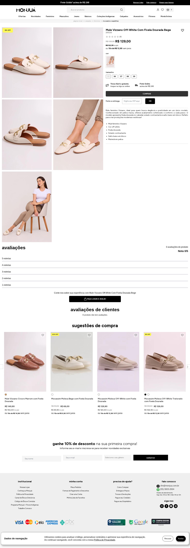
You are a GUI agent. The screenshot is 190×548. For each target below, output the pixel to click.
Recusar (167, 538)
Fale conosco (151, 2)
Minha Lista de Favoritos (76, 498)
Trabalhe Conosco (25, 508)
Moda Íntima (166, 17)
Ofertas (22, 17)
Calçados (124, 17)
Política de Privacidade (24, 494)
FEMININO (97, 21)
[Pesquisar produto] (121, 9)
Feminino (50, 17)
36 (115, 76)
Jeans (76, 17)
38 (128, 76)
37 (121, 76)
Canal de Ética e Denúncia (25, 498)
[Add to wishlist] (183, 30)
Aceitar (181, 538)
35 (108, 76)
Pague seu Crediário (122, 498)
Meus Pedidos (76, 487)
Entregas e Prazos (122, 491)
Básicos (88, 17)
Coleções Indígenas (106, 17)
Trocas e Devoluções (123, 494)
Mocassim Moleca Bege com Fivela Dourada (72, 398)
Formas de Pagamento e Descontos (76, 491)
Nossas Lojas (138, 2)
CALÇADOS (88, 21)
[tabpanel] (25, 373)
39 (134, 76)
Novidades (36, 17)
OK (150, 101)
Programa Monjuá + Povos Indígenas (25, 505)
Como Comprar (122, 487)
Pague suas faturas (166, 2)
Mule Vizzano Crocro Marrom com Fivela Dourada (24, 400)
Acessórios (138, 17)
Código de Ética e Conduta (25, 501)
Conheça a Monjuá (25, 491)
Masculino (64, 17)
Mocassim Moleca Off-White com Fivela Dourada (117, 400)
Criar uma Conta (76, 494)
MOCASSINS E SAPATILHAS (111, 21)
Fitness (152, 17)
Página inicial (77, 21)
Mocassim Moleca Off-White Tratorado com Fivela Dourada (163, 400)
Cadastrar (150, 458)
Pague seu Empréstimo (122, 501)
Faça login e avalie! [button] (96, 299)
